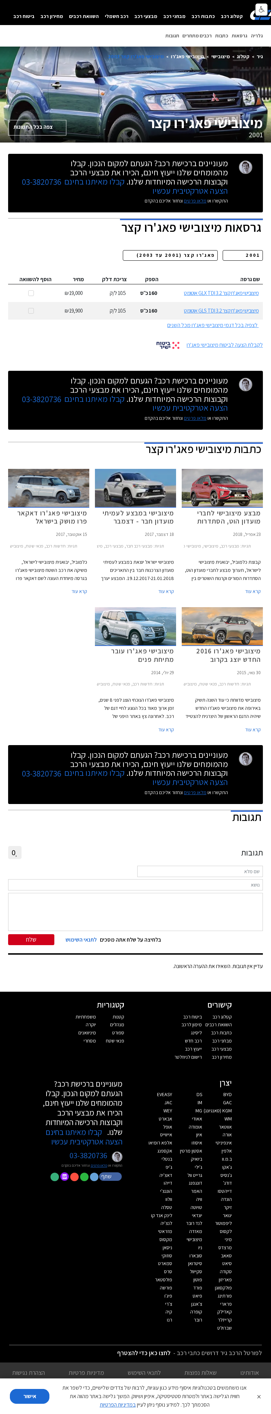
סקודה (226, 1271)
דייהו (168, 1183)
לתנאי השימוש (144, 1372)
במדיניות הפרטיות (118, 1404)
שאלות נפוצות (200, 1372)
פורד (197, 1288)
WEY (167, 1110)
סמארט (165, 1263)
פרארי (226, 1304)
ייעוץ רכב (193, 1049)
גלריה (257, 35)
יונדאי (197, 1215)
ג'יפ (168, 1167)
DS (199, 1094)
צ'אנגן (196, 1304)
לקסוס (226, 1231)
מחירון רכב (52, 16)
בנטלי (167, 1159)
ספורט (118, 1032)
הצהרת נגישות (28, 1372)
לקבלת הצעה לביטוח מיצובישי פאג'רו (225, 345)
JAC (168, 1102)
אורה (227, 1134)
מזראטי (165, 1231)
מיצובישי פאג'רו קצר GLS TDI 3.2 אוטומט (221, 310)
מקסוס (165, 1239)
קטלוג (243, 56)
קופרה (196, 1312)
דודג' (227, 1183)
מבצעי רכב (145, 16)
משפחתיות (86, 1017)
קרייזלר (225, 1320)
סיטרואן (195, 1263)
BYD (227, 1094)
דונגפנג (195, 1183)
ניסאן (167, 1247)
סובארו (195, 1255)
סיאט (227, 1263)
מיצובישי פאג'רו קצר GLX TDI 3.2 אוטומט (221, 293)
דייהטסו (225, 1191)
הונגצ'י (166, 1191)
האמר (196, 1191)
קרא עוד (253, 591)
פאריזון (225, 1279)
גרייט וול (194, 1175)
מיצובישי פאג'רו (187, 56)
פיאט (197, 1296)
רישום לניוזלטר (188, 1057)
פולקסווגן (223, 1288)
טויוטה (196, 1207)
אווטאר (225, 1127)
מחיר (78, 279)
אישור (29, 1396)
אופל (167, 1127)
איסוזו (197, 1143)
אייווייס (166, 1134)
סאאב (226, 1255)
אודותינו (249, 1372)
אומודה (195, 1127)
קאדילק (224, 1312)
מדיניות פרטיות (86, 1372)
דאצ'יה (165, 1175)
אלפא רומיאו (160, 1143)
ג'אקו (227, 1167)
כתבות (221, 35)
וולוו (168, 1199)
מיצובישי (220, 56)
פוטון (197, 1279)
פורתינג (225, 1296)
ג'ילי (198, 1167)
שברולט (224, 1328)
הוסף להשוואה (35, 279)
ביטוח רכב (24, 16)
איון (199, 1134)
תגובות (172, 35)
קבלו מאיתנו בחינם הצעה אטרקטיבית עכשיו (84, 1137)
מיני (228, 1239)
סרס (168, 1271)
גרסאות (239, 35)
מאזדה (195, 1231)
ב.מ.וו (227, 1159)
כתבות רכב (203, 16)
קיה (168, 1312)
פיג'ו (168, 1296)
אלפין (227, 1151)
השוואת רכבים (84, 16)
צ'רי (168, 1304)
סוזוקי (167, 1255)
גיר (260, 56)
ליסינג (196, 1032)
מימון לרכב (191, 1024)
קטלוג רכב (232, 16)
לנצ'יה (166, 1223)
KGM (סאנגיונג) (218, 1110)
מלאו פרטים (195, 201)
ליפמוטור (223, 1223)
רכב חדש (193, 1041)
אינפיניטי (224, 1143)
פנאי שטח (115, 1041)
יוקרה (91, 1024)
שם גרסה (250, 279)
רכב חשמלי (116, 16)
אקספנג (164, 1151)
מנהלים (117, 1024)
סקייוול (196, 1271)
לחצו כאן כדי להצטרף (143, 1353)
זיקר (228, 1207)
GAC (227, 1102)
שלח (31, 939)
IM (200, 1102)
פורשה (166, 1288)
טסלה (166, 1207)
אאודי (197, 1119)
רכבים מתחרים (197, 35)
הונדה (226, 1199)
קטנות (118, 1017)
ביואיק (196, 1159)
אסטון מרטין (191, 1151)
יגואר (227, 1215)
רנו (169, 1320)
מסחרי (90, 1041)
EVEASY (164, 1094)
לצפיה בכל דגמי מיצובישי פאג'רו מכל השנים (212, 325)
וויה (199, 1199)
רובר (198, 1320)
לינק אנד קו (161, 1215)
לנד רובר (194, 1223)
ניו (200, 1247)
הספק (151, 279)
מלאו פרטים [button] (99, 1165)
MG (198, 1110)
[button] (111, 1176)
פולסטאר (163, 1279)
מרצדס (225, 1247)
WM (228, 1119)
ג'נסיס (226, 1175)
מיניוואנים (87, 1032)
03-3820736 (41, 182)
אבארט (165, 1119)
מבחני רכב (174, 16)
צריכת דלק (114, 279)
